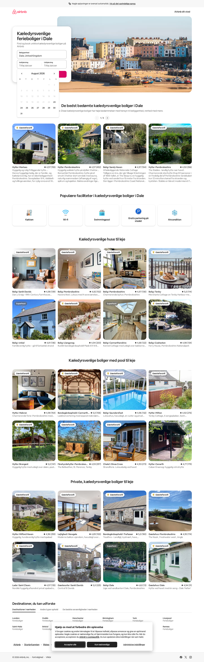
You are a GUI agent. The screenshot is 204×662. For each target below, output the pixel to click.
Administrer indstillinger (134, 644)
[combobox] (41, 55)
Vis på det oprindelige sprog (122, 3)
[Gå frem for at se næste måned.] (54, 73)
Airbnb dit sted (182, 11)
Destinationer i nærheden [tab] (24, 609)
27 (38, 108)
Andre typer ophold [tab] (49, 609)
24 (21, 108)
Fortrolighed (37, 657)
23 (54, 102)
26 (32, 108)
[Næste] (107, 118)
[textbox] (29, 65)
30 (54, 108)
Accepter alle (70, 644)
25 (27, 108)
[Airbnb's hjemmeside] (19, 11)
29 (49, 108)
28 (43, 108)
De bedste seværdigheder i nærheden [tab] (80, 609)
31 (21, 113)
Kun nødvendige (102, 644)
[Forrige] (97, 118)
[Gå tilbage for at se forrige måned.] (22, 73)
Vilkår (48, 657)
